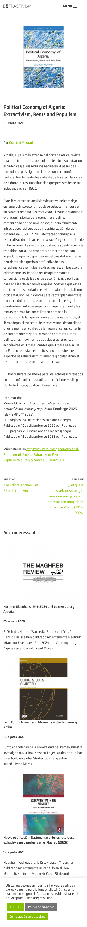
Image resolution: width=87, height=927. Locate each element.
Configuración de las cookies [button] (27, 916)
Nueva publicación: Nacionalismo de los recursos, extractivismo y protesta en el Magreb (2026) (38, 840)
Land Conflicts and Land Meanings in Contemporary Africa (40, 724)
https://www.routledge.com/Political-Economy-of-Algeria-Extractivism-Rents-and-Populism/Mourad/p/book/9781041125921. (41, 454)
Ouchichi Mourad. (21, 142)
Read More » (44, 648)
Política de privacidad (41, 907)
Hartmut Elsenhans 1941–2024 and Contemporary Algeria (38, 609)
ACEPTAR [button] (15, 907)
